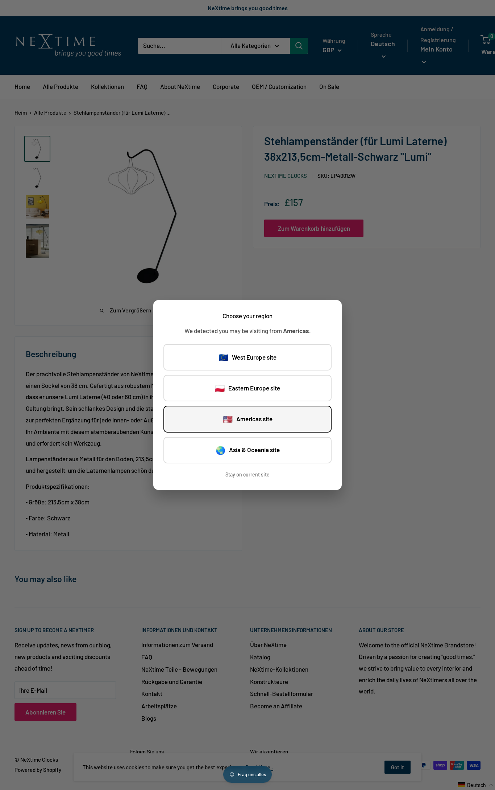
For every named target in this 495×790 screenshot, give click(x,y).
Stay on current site (247, 474)
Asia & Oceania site (248, 450)
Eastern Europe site (247, 388)
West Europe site (247, 357)
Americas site (248, 418)
